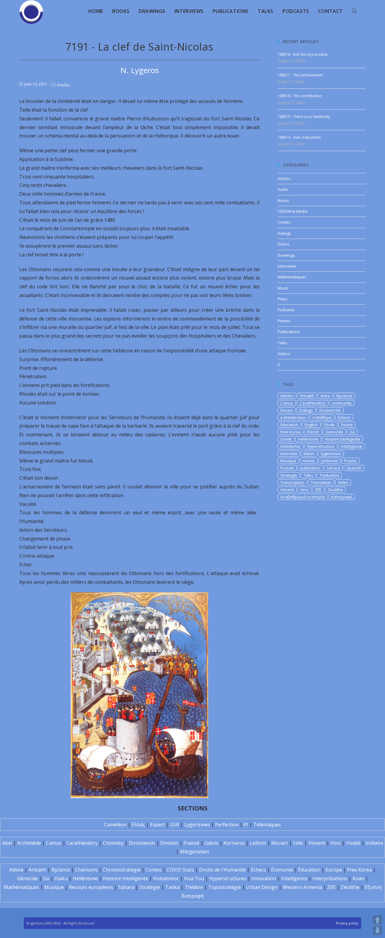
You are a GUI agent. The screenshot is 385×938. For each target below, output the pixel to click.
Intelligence (351, 446)
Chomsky (113, 843)
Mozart (279, 843)
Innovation (263, 878)
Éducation (309, 869)
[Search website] (354, 11)
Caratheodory (312, 403)
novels (309, 460)
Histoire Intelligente (342, 439)
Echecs (344, 417)
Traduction (329, 475)
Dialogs (284, 233)
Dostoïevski (142, 843)
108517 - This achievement (300, 75)
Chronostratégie (121, 869)
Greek (286, 439)
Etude (329, 424)
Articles (63, 85)
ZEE (318, 489)
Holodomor (290, 446)
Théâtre (194, 887)
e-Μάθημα (322, 417)
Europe (333, 869)
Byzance (344, 395)
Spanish (354, 468)
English (311, 424)
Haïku (61, 878)
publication (310, 468)
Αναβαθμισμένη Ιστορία (302, 497)
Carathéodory (82, 843)
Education (289, 424)
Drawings (286, 255)
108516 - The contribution (300, 95)
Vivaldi (353, 843)
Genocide (334, 432)
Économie (282, 869)
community (342, 403)
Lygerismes (197, 824)
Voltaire (374, 843)
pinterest (329, 460)
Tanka (172, 887)
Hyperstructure (321, 446)
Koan (358, 878)
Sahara (333, 468)
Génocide (27, 878)
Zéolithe (350, 887)
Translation (321, 482)
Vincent (287, 489)
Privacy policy (347, 923)
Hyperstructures (227, 878)
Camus (286, 403)
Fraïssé (191, 843)
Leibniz (258, 843)
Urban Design (262, 887)
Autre (325, 395)
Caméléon (115, 824)
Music (283, 288)
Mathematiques (292, 277)
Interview (288, 453)
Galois (211, 843)
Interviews (287, 266)
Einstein (169, 843)
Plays (283, 299)
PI (246, 824)
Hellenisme (308, 439)
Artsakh (307, 395)
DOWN (377, 930)
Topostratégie (224, 887)
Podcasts (286, 309)
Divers (283, 244)
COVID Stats (180, 869)
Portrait (287, 468)
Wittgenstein (194, 851)
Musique (288, 460)
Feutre (347, 424)
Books (283, 200)
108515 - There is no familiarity (304, 116)
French (313, 432)
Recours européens (91, 887)
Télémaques (267, 824)
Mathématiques (21, 887)
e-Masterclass (293, 417)
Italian (309, 453)
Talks (282, 342)
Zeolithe (335, 489)
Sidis (298, 843)
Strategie (288, 475)
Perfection (227, 824)
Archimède (29, 843)
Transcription (292, 482)
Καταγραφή (341, 497)
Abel (7, 843)
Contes (284, 222)
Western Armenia (302, 887)
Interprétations (330, 878)
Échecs (258, 869)
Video (343, 482)
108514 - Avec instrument (299, 137)
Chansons (86, 869)
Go (352, 432)
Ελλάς (138, 824)
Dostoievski (330, 410)
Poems (284, 321)
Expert (157, 824)
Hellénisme (85, 878)
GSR (174, 824)
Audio (283, 189)
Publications (289, 331)
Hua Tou (194, 878)
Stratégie (149, 887)
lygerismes (331, 453)
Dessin (286, 410)
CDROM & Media (292, 211)
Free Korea (290, 432)
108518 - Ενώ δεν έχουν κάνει (303, 54)
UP (377, 919)
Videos (284, 353)
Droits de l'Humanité (222, 869)
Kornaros (234, 843)
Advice (16, 869)
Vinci (304, 489)
